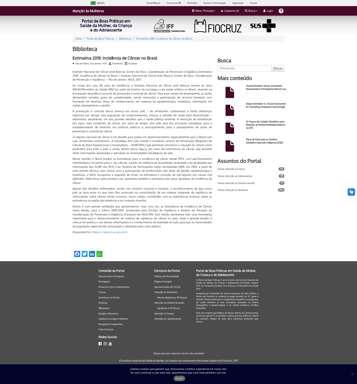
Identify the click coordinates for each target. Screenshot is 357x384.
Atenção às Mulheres (88, 11)
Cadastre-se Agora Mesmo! (113, 318)
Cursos (102, 292)
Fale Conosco (106, 329)
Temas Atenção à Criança (231, 168)
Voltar (78, 38)
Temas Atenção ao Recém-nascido (236, 183)
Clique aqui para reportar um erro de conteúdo (178, 353)
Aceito (179, 378)
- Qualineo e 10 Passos (168, 308)
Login (270, 10)
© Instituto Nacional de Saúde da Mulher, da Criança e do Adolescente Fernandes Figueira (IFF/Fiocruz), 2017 (178, 360)
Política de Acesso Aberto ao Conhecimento (238, 313)
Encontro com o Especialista (114, 286)
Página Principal (163, 281)
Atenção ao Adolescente (167, 318)
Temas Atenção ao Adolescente (235, 176)
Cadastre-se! (231, 10)
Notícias (103, 302)
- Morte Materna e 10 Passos (171, 297)
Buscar (278, 68)
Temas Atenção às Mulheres (233, 189)
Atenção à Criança (164, 313)
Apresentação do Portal (167, 286)
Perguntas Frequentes (111, 324)
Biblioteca (104, 308)
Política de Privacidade (166, 276)
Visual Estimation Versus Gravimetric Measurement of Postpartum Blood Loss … (266, 89)
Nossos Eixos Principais (111, 276)
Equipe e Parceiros (108, 313)
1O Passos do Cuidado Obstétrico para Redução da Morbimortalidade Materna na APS (265, 124)
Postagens (104, 281)
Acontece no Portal (109, 297)
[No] (352, 374)
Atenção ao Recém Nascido (169, 302)
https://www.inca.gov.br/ (110, 232)
